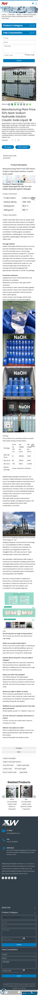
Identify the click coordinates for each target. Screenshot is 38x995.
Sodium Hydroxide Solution (12, 762)
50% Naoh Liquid (20, 769)
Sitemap (32, 986)
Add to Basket (23, 147)
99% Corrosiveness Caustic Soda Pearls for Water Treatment (26, 804)
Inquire (9, 147)
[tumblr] (12, 878)
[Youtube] (9, 878)
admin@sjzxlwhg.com (13, 833)
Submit (19, 61)
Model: (5, 156)
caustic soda (7, 769)
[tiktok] (15, 878)
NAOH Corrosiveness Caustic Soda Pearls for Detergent (12, 804)
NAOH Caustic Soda (9, 772)
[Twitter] (6, 878)
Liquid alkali (23, 772)
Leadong (22, 988)
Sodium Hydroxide (23, 765)
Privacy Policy (24, 986)
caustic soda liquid (9, 758)
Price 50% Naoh (8, 765)
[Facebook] (3, 878)
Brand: (5, 158)
